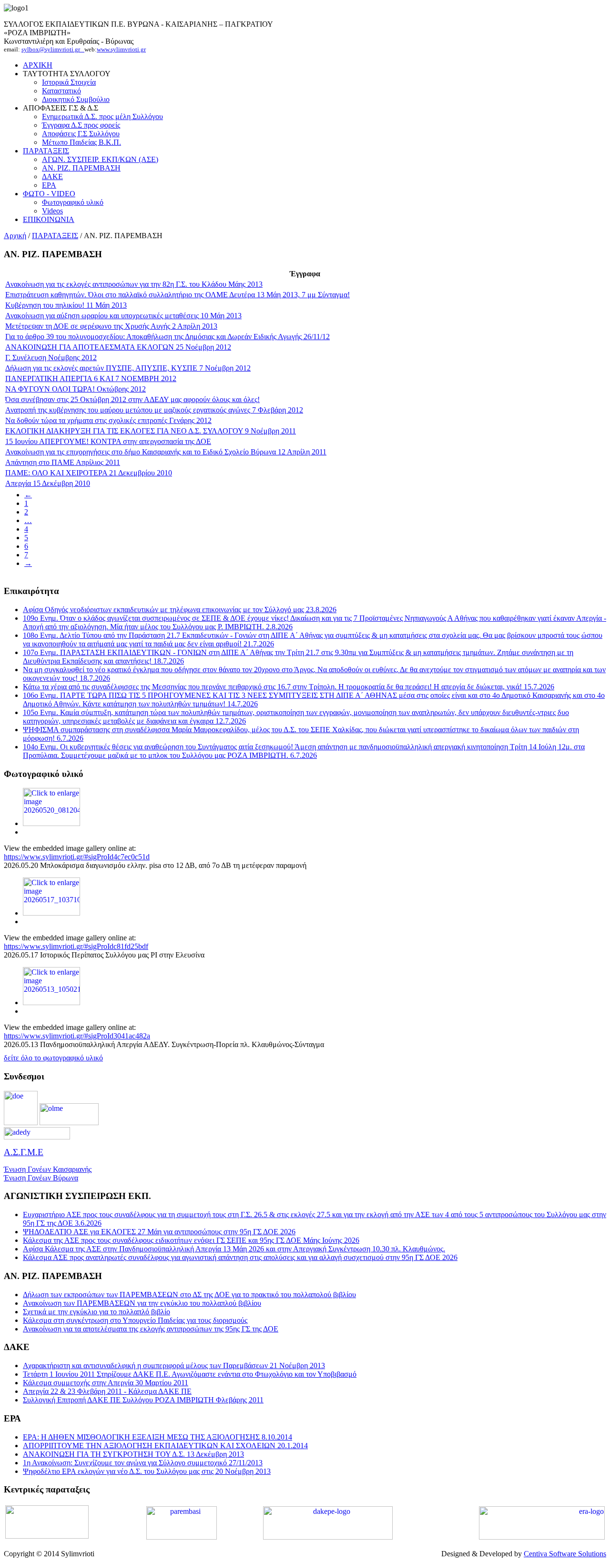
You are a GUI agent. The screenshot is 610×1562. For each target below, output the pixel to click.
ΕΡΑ (49, 185)
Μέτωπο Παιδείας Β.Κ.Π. (81, 142)
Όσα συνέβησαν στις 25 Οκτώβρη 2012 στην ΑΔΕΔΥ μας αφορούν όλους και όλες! (132, 399)
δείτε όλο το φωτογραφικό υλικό (53, 1058)
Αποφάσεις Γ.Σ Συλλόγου (81, 134)
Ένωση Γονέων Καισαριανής (48, 1169)
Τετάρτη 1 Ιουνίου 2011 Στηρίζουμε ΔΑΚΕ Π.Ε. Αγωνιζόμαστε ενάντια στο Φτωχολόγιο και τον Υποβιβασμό (189, 1374)
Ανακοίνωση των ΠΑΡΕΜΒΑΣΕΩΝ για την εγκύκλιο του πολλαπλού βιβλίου (142, 1303)
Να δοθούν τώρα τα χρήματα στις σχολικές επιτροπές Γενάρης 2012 (108, 420)
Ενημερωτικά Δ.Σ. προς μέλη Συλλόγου (102, 116)
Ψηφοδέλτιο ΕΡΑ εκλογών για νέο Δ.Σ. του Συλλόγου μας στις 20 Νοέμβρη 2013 (147, 1471)
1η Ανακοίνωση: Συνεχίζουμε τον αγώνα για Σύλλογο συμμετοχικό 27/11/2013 (143, 1463)
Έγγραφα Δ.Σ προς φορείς (81, 125)
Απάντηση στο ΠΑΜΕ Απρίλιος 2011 (62, 462)
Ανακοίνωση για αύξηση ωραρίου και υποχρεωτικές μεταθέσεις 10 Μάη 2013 (123, 316)
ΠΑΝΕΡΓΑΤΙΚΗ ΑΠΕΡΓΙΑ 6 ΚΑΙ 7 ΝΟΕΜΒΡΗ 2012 (90, 378)
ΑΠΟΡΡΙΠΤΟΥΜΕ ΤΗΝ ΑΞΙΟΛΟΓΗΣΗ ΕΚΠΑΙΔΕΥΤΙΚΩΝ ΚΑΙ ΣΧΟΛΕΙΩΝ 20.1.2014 (165, 1445)
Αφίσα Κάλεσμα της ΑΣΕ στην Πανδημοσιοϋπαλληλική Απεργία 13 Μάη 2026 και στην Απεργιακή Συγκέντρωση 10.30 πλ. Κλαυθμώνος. (234, 1249)
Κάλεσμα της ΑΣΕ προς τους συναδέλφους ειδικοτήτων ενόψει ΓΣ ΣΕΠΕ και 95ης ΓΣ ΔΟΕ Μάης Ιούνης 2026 (191, 1240)
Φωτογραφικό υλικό (72, 202)
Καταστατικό (61, 91)
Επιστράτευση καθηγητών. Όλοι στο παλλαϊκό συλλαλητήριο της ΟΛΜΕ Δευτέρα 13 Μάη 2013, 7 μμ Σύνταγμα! (177, 295)
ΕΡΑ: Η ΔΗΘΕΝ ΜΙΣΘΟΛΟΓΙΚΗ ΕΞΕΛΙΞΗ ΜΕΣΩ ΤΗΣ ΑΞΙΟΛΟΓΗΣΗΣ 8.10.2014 (157, 1437)
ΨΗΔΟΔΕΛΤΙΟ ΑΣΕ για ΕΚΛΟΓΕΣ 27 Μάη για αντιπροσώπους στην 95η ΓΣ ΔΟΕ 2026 (159, 1232)
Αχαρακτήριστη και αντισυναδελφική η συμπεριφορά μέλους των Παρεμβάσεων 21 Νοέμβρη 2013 (174, 1365)
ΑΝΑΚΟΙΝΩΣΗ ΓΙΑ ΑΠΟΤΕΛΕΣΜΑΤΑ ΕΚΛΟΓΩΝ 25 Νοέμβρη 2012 (118, 347)
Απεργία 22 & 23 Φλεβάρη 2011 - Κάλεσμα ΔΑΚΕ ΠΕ (107, 1391)
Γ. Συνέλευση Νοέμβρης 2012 (51, 357)
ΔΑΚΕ (52, 176)
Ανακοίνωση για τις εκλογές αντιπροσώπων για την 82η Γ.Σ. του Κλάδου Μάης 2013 (134, 284)
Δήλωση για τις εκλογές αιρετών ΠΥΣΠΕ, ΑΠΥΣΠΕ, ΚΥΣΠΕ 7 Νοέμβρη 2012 (128, 368)
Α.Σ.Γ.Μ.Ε (23, 1152)
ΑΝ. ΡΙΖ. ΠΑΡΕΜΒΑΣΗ (81, 168)
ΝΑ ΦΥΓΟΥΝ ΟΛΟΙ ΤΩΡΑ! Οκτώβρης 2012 (75, 389)
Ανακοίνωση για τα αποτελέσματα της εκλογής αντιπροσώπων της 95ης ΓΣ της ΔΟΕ (150, 1329)
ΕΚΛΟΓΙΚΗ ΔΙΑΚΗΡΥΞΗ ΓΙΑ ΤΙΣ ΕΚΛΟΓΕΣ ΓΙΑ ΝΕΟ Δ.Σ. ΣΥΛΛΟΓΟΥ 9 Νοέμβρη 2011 (150, 431)
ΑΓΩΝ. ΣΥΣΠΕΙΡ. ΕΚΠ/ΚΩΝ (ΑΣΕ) (100, 159)
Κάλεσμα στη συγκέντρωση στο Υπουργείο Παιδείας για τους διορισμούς (135, 1320)
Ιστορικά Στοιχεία (69, 82)
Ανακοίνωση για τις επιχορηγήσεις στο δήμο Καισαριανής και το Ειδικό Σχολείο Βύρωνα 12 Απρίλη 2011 (165, 452)
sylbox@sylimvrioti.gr (52, 49)
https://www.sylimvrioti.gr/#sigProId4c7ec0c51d (77, 857)
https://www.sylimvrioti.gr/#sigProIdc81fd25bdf (76, 946)
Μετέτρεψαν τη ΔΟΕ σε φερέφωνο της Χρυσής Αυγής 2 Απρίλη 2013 (111, 326)
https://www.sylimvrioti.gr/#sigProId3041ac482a (77, 1036)
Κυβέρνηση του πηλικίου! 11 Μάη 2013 (66, 305)
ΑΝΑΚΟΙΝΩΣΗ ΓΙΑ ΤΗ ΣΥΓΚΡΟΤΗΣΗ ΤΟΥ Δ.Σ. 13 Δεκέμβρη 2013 (133, 1454)
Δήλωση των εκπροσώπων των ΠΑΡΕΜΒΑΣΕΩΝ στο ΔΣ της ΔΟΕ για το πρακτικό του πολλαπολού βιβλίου (189, 1294)
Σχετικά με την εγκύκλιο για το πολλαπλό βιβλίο (96, 1312)
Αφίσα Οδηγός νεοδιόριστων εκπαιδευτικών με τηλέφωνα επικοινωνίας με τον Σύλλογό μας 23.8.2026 (179, 609)
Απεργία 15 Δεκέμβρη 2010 (47, 483)
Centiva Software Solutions (565, 1554)
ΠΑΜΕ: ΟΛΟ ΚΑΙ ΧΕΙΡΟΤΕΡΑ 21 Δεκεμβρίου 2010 (88, 473)
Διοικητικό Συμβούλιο (76, 99)
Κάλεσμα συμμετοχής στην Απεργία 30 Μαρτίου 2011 (105, 1383)
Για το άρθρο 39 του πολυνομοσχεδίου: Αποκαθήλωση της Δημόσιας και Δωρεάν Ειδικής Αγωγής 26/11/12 (167, 337)
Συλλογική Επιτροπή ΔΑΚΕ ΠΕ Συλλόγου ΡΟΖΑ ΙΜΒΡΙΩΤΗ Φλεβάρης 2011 (143, 1400)
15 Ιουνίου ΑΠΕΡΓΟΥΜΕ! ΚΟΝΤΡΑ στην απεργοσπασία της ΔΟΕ (108, 441)
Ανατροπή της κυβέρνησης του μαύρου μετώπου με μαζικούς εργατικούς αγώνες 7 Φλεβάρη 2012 (154, 410)
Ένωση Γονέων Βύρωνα (41, 1178)
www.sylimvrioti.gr (121, 49)
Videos (52, 211)
